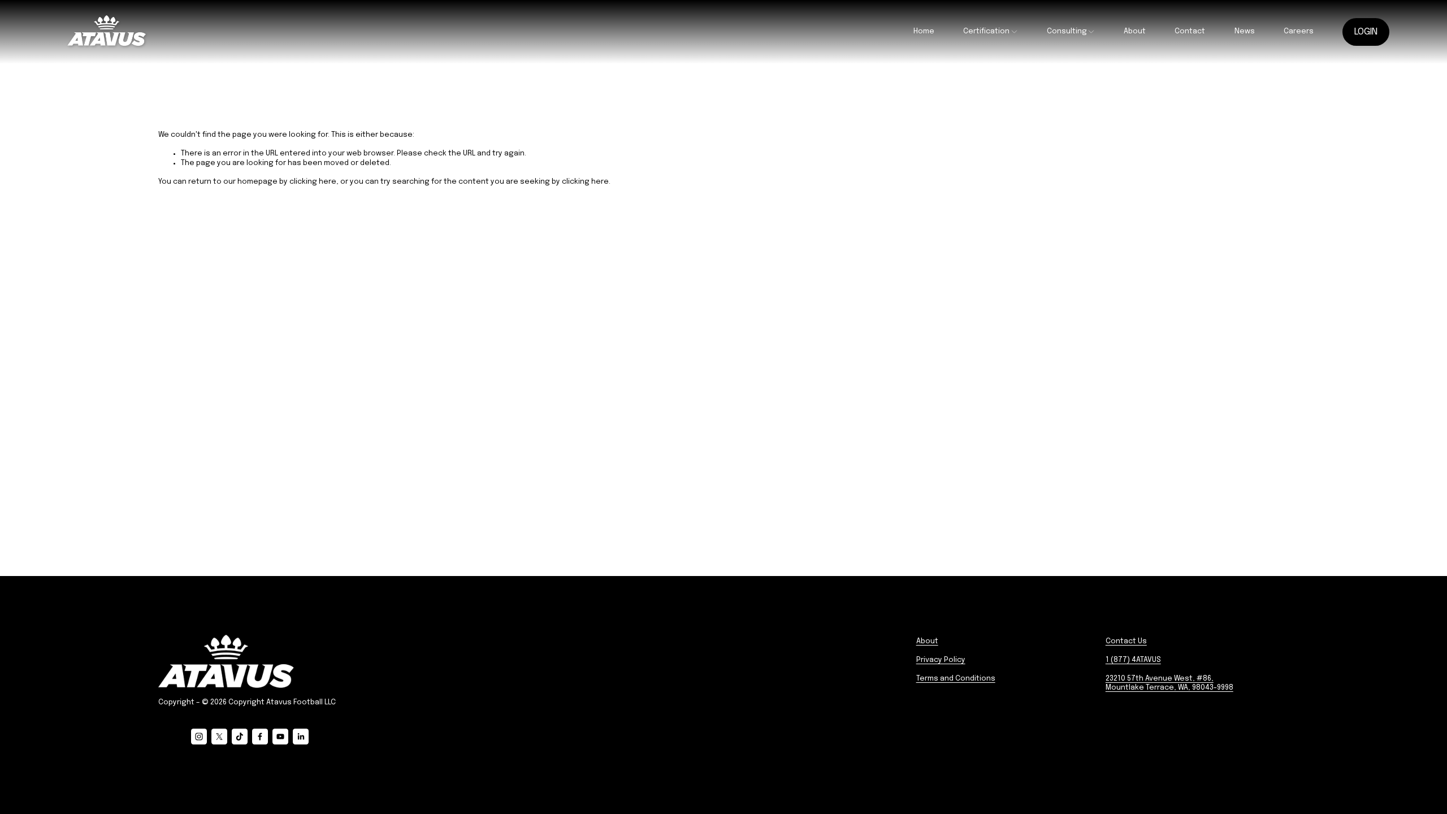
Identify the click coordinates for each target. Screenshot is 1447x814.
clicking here (312, 181)
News (1244, 31)
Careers (1299, 31)
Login (1365, 32)
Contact (1190, 31)
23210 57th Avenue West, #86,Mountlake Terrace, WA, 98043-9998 (1169, 683)
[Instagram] (199, 736)
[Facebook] (260, 736)
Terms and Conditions (955, 678)
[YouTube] (280, 736)
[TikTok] (240, 736)
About (1135, 31)
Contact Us (1126, 641)
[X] (219, 736)
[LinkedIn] (301, 736)
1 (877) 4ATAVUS (1133, 660)
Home (923, 31)
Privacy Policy (940, 660)
